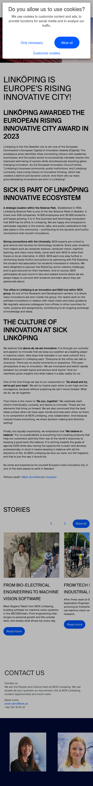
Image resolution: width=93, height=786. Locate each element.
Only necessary (32, 42)
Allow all (67, 42)
